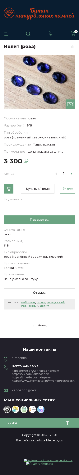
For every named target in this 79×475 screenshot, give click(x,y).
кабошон (28, 302)
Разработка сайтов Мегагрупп (39, 440)
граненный (29, 306)
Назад (42, 325)
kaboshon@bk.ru (25, 390)
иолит (44, 306)
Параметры (39, 220)
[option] (39, 82)
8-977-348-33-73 (25, 366)
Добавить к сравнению (72, 46)
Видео (67, 188)
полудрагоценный (51, 302)
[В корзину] (8, 189)
